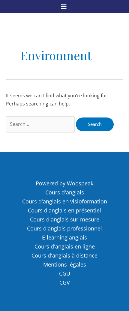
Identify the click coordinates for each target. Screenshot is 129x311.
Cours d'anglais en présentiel (64, 210)
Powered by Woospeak (64, 183)
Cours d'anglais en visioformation (64, 201)
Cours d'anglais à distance (65, 255)
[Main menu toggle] (64, 6)
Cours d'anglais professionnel (64, 228)
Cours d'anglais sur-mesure (64, 219)
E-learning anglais (64, 237)
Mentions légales (64, 264)
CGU (64, 273)
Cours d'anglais (64, 192)
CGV (64, 282)
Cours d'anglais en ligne (64, 246)
